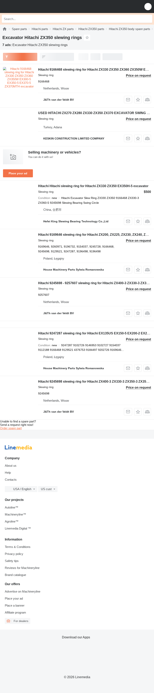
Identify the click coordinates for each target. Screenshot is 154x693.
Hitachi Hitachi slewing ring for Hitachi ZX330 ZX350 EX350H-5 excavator (93, 186)
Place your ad (18, 173)
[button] (148, 6)
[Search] (148, 19)
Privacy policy (14, 554)
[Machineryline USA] (28, 6)
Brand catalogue (15, 575)
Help (8, 472)
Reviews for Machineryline (22, 568)
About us (10, 465)
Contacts (11, 479)
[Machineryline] (4, 28)
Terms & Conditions (17, 547)
